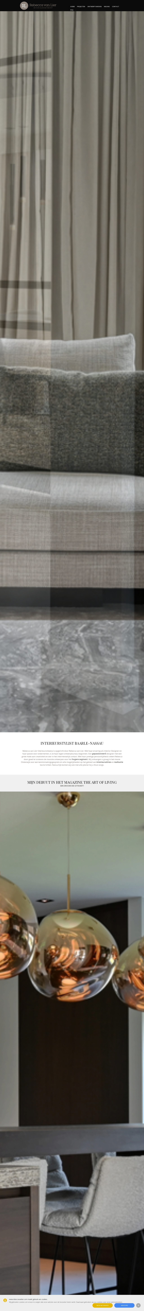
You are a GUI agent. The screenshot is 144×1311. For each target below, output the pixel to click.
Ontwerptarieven (94, 6)
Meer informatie (103, 1305)
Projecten (81, 6)
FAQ (71, 10)
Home (72, 6)
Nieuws (107, 6)
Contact (115, 6)
